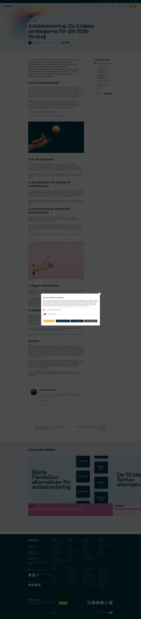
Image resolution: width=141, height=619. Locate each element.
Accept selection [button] (77, 321)
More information (90, 321)
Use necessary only (63, 321)
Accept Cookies (49, 321)
